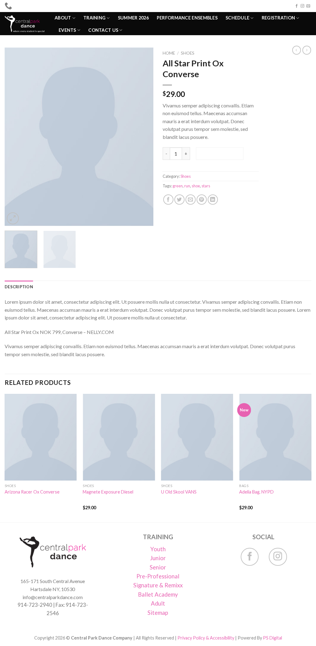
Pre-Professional (157, 576)
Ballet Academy (158, 594)
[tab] (19, 287)
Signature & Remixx (158, 585)
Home (169, 53)
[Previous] (15, 137)
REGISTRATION (278, 17)
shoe (196, 185)
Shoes (187, 53)
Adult (158, 603)
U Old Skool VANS (179, 491)
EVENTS (67, 30)
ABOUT (63, 17)
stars (206, 185)
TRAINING (94, 17)
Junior (158, 558)
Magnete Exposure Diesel (108, 491)
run (187, 185)
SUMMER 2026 (133, 17)
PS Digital (272, 637)
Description (19, 286)
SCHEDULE (237, 17)
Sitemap (158, 612)
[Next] (142, 137)
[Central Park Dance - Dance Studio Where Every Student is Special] (25, 24)
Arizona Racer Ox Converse (32, 491)
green (178, 185)
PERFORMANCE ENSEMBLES (187, 17)
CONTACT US (103, 30)
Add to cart (219, 153)
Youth (158, 549)
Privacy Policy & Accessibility (205, 637)
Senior (158, 567)
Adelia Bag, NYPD (256, 491)
